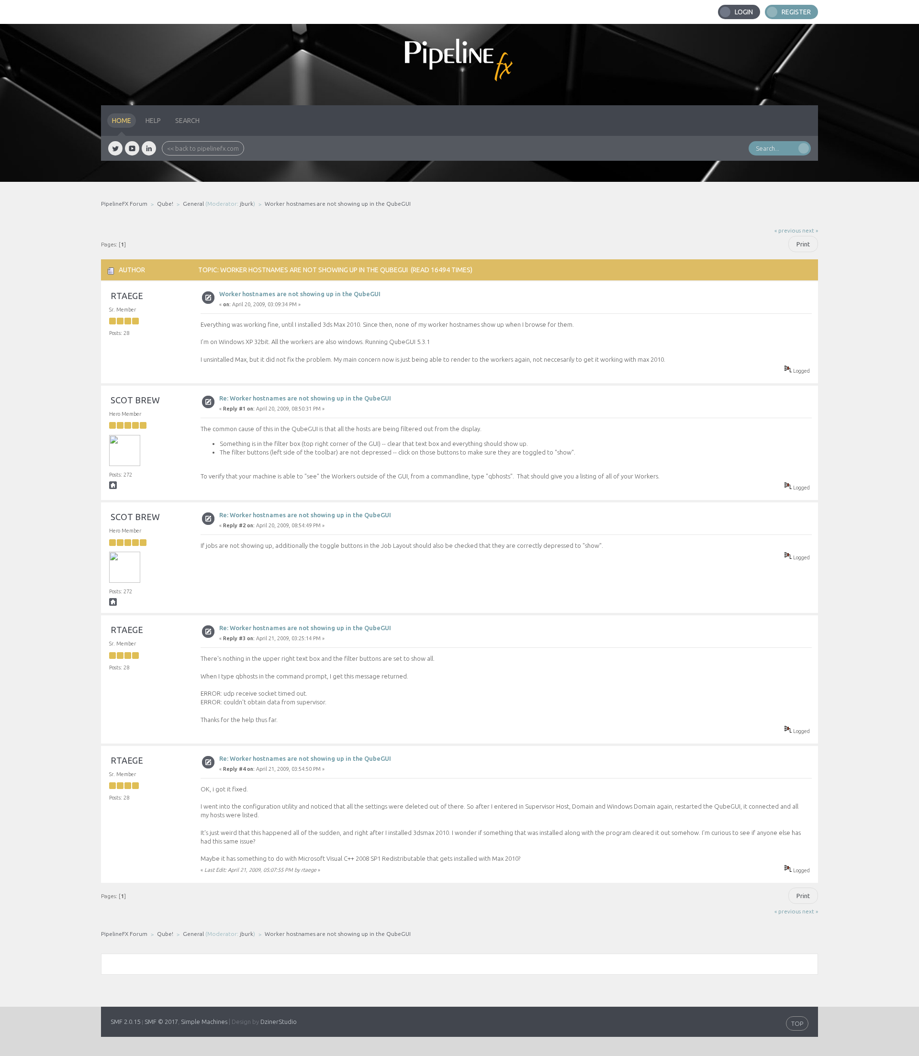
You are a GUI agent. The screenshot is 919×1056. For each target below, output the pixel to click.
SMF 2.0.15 (125, 1021)
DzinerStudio (278, 1021)
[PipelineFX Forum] (459, 64)
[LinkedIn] (149, 148)
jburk (246, 203)
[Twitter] (115, 148)
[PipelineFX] (113, 487)
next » (810, 230)
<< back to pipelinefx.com (203, 148)
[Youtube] (132, 148)
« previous (787, 230)
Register (796, 12)
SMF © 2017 (161, 1021)
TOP (797, 1023)
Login (744, 12)
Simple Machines (204, 1021)
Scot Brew (135, 400)
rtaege (127, 295)
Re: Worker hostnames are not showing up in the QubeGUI (305, 398)
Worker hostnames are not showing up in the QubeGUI (300, 293)
